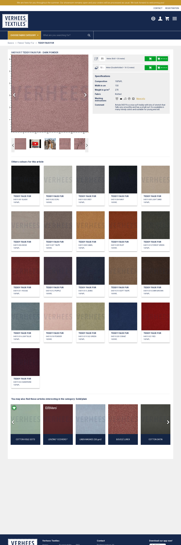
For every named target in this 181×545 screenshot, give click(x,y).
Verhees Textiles (15, 21)
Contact (157, 8)
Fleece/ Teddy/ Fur (26, 43)
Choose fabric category (23, 35)
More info (140, 98)
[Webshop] (167, 19)
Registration (172, 8)
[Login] (160, 19)
